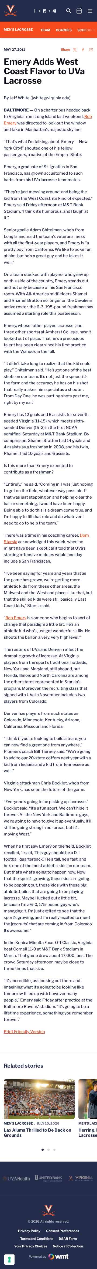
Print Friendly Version (24, 1031)
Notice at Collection (68, 1246)
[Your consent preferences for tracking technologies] (9, 1259)
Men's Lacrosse (18, 1123)
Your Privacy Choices (30, 1246)
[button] (42, 1150)
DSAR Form (68, 1239)
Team (45, 30)
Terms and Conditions (36, 1239)
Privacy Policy (29, 1231)
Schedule (86, 30)
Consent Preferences (62, 1231)
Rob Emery (15, 617)
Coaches (64, 30)
